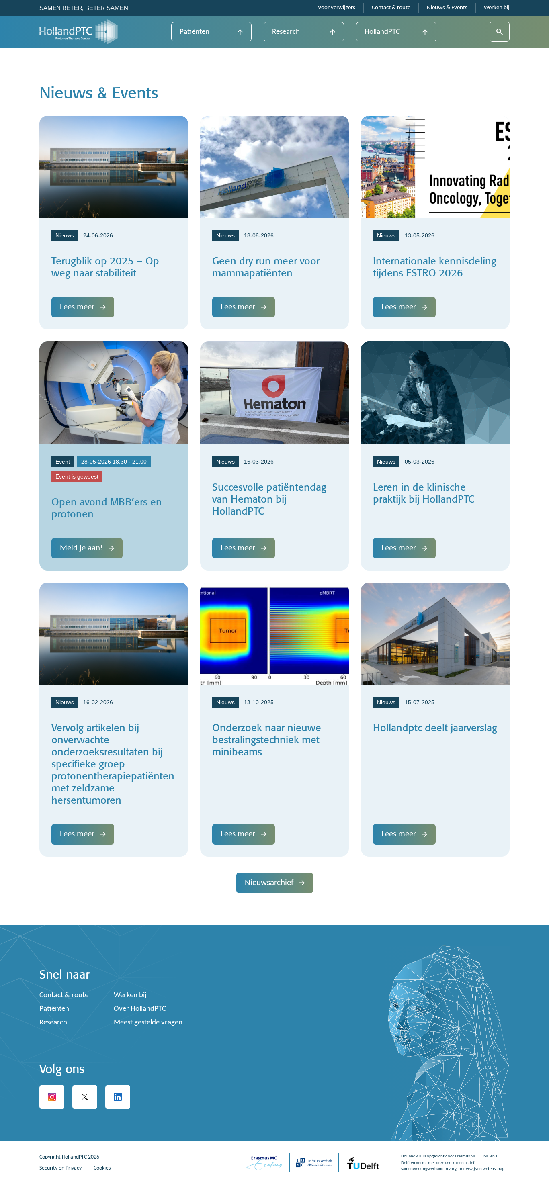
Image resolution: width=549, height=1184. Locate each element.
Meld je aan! (81, 548)
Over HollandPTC (140, 1009)
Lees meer (77, 307)
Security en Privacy (60, 1168)
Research (286, 32)
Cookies (102, 1168)
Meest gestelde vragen (148, 1023)
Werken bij (497, 8)
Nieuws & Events (447, 8)
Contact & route (391, 8)
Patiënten (194, 32)
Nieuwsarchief (269, 883)
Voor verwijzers (336, 8)
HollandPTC (382, 32)
